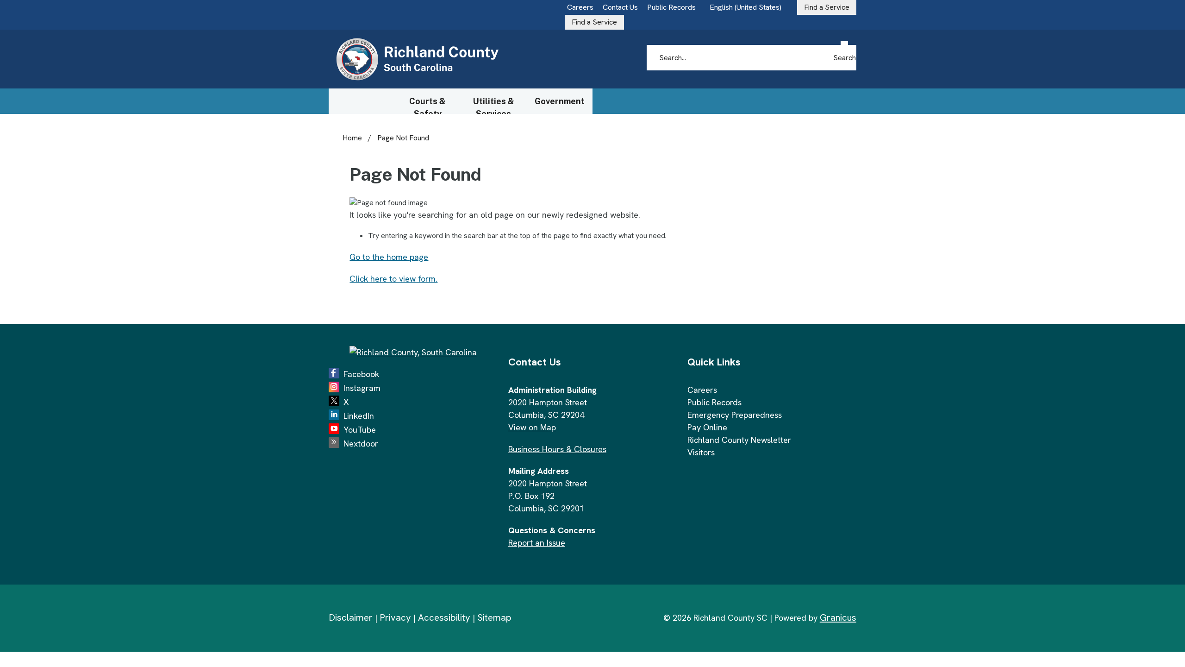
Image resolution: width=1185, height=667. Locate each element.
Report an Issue (536, 542)
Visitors (701, 452)
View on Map (532, 427)
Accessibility (444, 617)
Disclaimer (351, 617)
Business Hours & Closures (557, 449)
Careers (702, 389)
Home (352, 138)
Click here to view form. (393, 278)
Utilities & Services (493, 105)
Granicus (838, 617)
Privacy (395, 617)
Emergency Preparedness (734, 414)
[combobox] (749, 7)
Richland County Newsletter (739, 439)
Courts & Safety (427, 105)
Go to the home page (388, 257)
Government (560, 101)
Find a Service (594, 22)
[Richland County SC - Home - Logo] (417, 60)
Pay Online (707, 427)
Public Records (714, 402)
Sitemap (494, 617)
